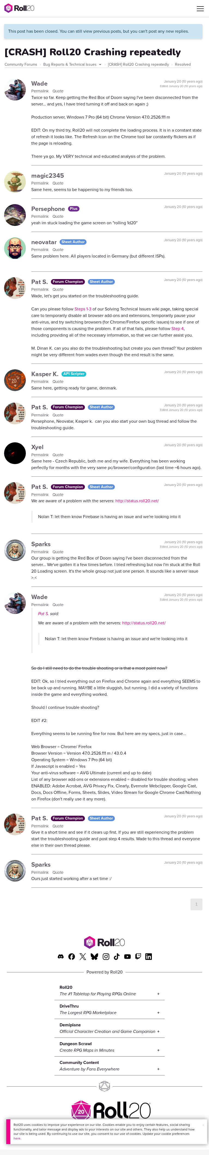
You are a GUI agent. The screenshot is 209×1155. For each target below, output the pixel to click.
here (17, 1138)
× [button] (203, 1125)
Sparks (41, 544)
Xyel (37, 447)
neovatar (44, 242)
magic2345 (47, 175)
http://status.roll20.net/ (137, 501)
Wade (39, 83)
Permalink (40, 91)
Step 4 (177, 328)
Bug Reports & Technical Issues (70, 64)
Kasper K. (45, 374)
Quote (58, 91)
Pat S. (40, 281)
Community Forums (21, 64)
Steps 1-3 (83, 309)
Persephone (49, 208)
